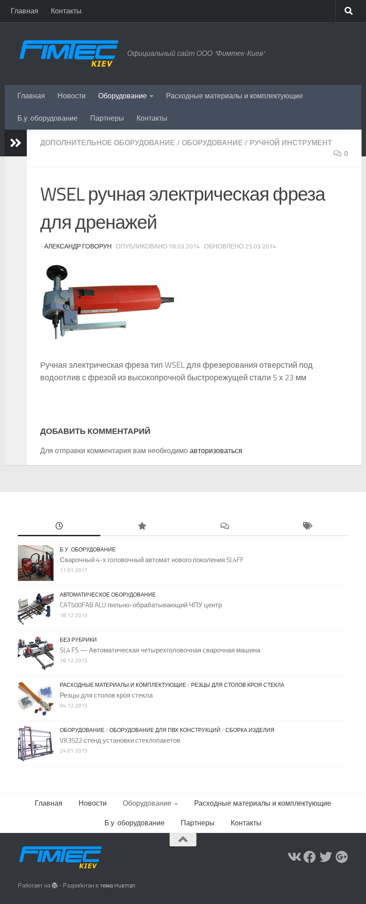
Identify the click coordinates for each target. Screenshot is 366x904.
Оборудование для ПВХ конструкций (164, 730)
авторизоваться (216, 450)
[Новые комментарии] (224, 526)
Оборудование (122, 96)
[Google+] (342, 857)
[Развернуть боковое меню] (15, 143)
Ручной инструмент (291, 143)
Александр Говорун (78, 246)
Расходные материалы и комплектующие (234, 96)
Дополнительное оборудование (107, 143)
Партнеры (107, 118)
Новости (72, 96)
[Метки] (307, 526)
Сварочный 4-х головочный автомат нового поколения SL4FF (152, 560)
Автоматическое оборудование (108, 595)
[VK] (293, 857)
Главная (24, 11)
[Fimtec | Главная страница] (68, 53)
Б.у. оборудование (47, 118)
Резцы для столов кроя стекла (237, 685)
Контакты (66, 11)
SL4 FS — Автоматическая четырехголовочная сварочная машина (160, 650)
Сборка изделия (249, 730)
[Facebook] (310, 857)
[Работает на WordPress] (55, 885)
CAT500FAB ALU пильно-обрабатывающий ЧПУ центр (141, 605)
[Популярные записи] (141, 526)
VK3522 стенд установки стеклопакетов (120, 740)
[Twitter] (326, 857)
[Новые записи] (59, 526)
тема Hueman (117, 885)
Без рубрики (78, 640)
